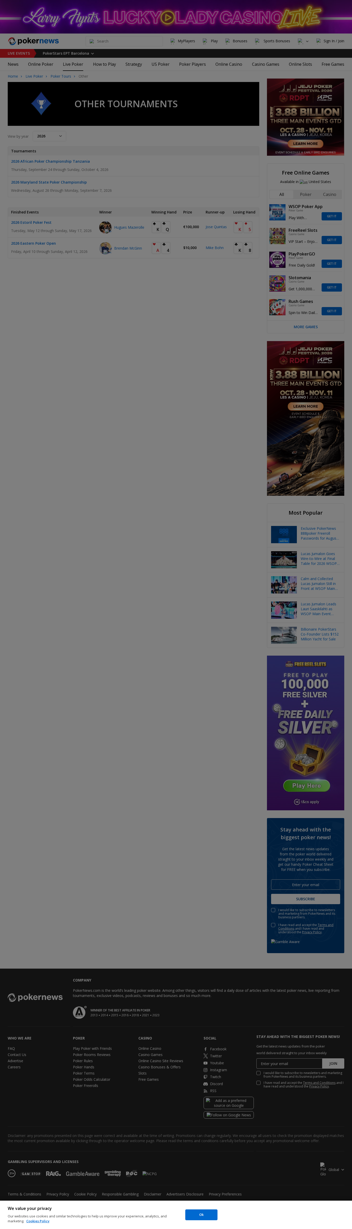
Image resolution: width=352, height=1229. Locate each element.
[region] (176, 1215)
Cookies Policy (37, 1221)
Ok (201, 1214)
